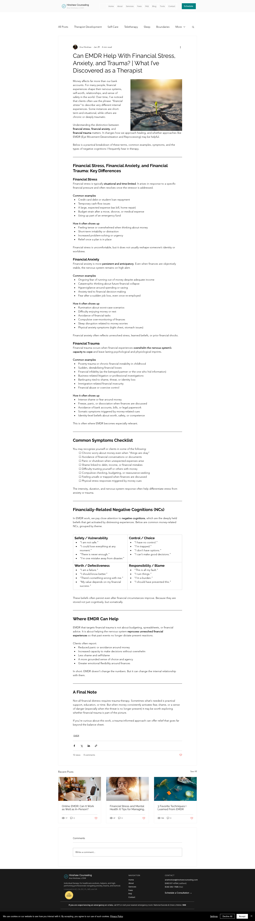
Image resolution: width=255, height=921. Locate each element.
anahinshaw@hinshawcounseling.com (181, 880)
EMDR (76, 735)
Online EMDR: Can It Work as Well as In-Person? (78, 808)
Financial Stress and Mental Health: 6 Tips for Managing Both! (127, 808)
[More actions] (180, 47)
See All (193, 771)
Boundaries (163, 26)
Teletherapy (131, 26)
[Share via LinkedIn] (88, 745)
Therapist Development (88, 26)
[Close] (251, 916)
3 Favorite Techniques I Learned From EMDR (172, 808)
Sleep (147, 26)
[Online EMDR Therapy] (79, 789)
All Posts (63, 26)
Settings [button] (214, 916)
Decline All (227, 916)
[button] (193, 27)
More (178, 26)
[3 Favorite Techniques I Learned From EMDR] (175, 789)
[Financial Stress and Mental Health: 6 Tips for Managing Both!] (127, 789)
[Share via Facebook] (74, 745)
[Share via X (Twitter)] (81, 745)
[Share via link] (96, 745)
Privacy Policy (116, 916)
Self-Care (113, 26)
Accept (242, 916)
